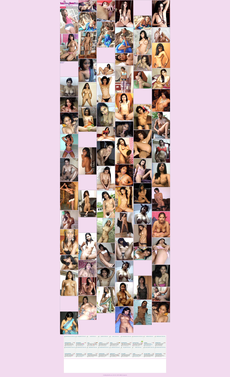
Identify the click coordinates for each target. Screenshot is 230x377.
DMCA (121, 375)
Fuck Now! (75, 7)
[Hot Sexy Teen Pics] (69, 3)
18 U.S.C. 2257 (116, 375)
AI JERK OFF (69, 7)
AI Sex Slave (63, 7)
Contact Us (125, 375)
